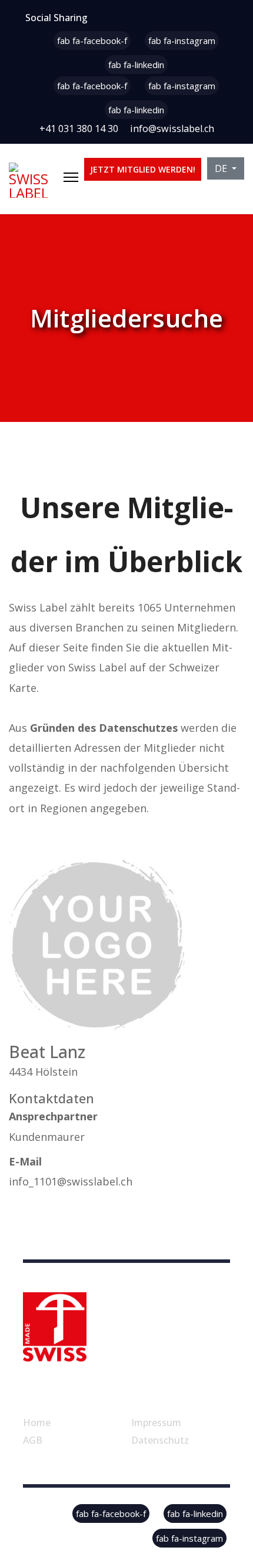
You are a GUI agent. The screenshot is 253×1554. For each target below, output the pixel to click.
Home (37, 1422)
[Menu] (71, 177)
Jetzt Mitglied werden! (142, 169)
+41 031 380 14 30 (78, 128)
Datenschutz (160, 1440)
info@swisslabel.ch (172, 128)
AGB (32, 1440)
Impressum (156, 1422)
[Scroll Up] (224, 1508)
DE (222, 168)
